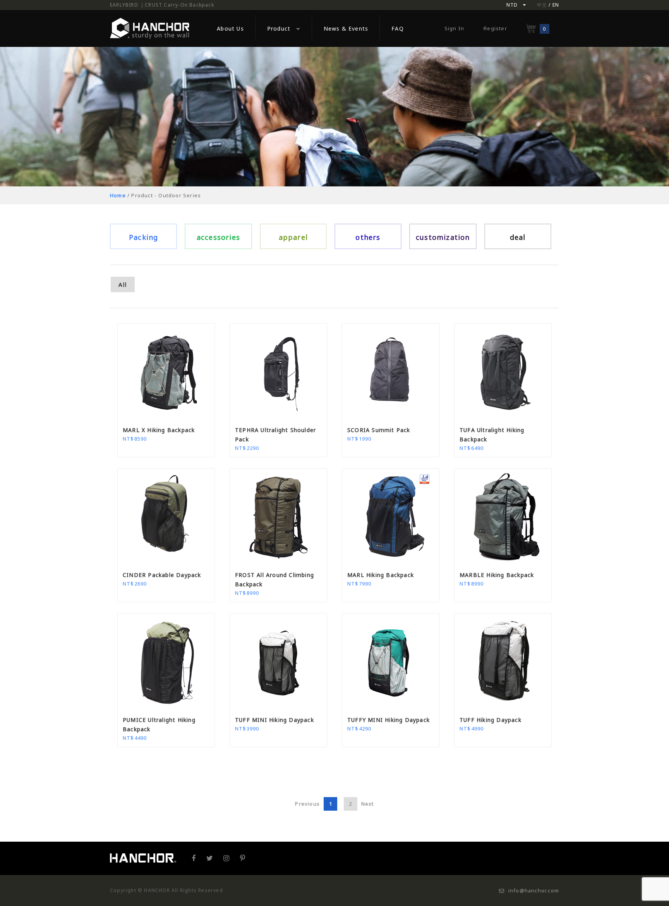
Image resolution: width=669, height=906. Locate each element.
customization (443, 237)
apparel (293, 237)
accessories (218, 237)
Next (367, 803)
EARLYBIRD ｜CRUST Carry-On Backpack (162, 5)
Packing (143, 237)
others (367, 237)
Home (118, 195)
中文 (542, 5)
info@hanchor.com (533, 890)
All (122, 284)
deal (518, 237)
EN (555, 5)
